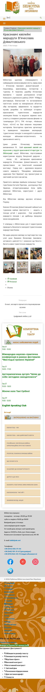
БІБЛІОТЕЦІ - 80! (13, 427)
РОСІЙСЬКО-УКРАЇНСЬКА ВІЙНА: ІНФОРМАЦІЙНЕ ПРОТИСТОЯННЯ (19, 444)
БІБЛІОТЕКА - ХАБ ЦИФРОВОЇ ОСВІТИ (20, 435)
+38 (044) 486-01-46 (12, 549)
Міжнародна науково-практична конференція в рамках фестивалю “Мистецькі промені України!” (21, 357)
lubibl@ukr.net (15, 540)
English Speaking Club (14, 405)
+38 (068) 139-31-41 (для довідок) (17, 551)
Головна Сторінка (10, 28)
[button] (14, 645)
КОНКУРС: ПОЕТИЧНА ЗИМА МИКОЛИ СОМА (22, 485)
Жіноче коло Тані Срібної (16, 391)
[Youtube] (21, 565)
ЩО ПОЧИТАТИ (12, 461)
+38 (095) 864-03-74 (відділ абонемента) (20, 554)
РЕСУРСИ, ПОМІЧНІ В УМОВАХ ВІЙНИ (19, 453)
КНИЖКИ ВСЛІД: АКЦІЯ (15, 500)
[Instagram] (33, 565)
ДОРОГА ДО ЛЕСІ (13, 477)
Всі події (7, 412)
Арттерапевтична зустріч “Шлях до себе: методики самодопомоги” (21, 375)
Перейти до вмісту (8, 642)
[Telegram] (8, 574)
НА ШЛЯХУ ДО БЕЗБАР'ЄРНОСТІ (18, 469)
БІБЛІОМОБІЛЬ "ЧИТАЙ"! (15, 492)
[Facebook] (8, 565)
